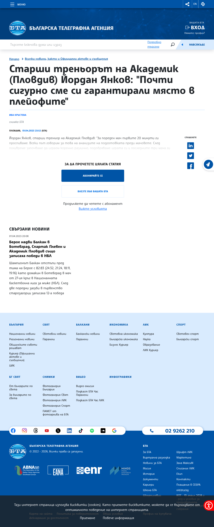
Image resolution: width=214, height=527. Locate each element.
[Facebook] (14, 431)
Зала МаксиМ (184, 463)
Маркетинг (183, 457)
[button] (187, 4)
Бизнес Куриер (119, 344)
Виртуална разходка (156, 457)
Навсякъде (197, 44)
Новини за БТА (152, 463)
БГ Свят (14, 377)
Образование (151, 344)
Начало (14, 59)
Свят (46, 324)
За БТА (147, 452)
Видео (81, 377)
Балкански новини (88, 334)
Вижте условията (93, 208)
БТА (145, 446)
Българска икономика (124, 339)
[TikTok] (82, 431)
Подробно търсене (154, 44)
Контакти (183, 479)
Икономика (119, 324)
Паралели (49, 339)
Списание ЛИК (185, 468)
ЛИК (146, 324)
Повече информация (118, 518)
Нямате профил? (194, 32)
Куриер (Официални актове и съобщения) (22, 357)
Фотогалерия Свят (55, 395)
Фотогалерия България (52, 387)
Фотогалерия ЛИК (55, 400)
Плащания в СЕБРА (188, 484)
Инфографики (121, 377)
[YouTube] (48, 431)
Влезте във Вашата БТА (93, 191)
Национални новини (22, 334)
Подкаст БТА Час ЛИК (90, 400)
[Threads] (37, 431)
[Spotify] (93, 431)
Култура (148, 334)
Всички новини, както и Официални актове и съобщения (66, 59)
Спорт (181, 324)
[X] (59, 431)
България (16, 324)
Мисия (147, 468)
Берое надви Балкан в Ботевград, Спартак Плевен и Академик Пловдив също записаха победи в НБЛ (37, 249)
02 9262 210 (180, 431)
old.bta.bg (182, 490)
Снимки (49, 377)
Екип (179, 474)
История (149, 474)
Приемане (87, 518)
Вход (198, 27)
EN (195, 4)
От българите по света (21, 387)
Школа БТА (150, 490)
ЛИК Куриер (150, 350)
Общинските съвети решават (23, 346)
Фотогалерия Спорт (56, 405)
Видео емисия (85, 386)
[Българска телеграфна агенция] (17, 451)
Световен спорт (187, 334)
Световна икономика (124, 334)
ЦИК (12, 365)
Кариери (148, 484)
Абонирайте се (93, 175)
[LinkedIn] (70, 431)
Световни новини (54, 334)
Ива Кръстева (17, 114)
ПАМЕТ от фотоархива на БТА (56, 413)
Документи (150, 479)
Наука (146, 339)
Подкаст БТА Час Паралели (87, 393)
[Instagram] (26, 431)
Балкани (83, 324)
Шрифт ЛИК (184, 452)
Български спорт (187, 339)
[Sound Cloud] (104, 431)
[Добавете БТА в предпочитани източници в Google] (115, 431)
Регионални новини (21, 339)
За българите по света (20, 396)
